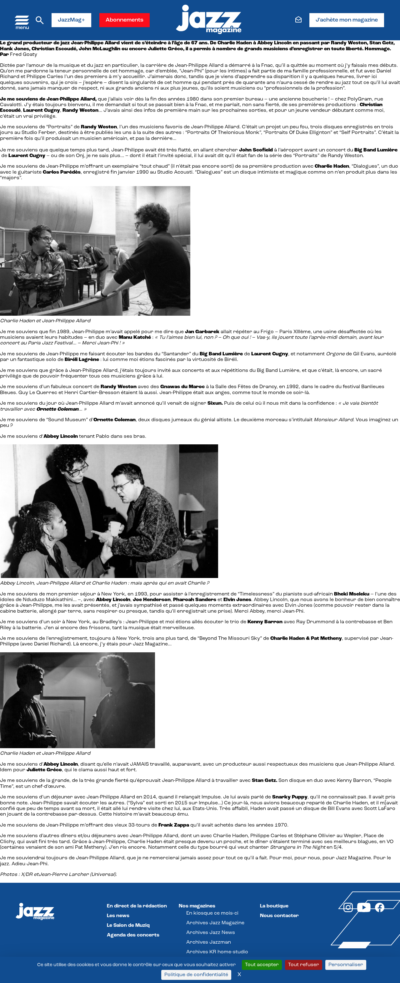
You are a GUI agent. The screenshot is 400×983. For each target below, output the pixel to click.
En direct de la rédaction (137, 906)
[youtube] (364, 910)
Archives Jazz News (210, 932)
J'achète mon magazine (347, 20)
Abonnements (124, 20)
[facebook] (379, 910)
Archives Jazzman (208, 942)
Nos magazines (197, 906)
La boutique (274, 906)
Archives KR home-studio (217, 952)
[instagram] (348, 910)
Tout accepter (262, 964)
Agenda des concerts (133, 935)
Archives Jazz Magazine (215, 923)
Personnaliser (345, 964)
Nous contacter (279, 915)
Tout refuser (303, 964)
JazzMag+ (71, 20)
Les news (118, 915)
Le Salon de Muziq (128, 925)
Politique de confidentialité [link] (196, 974)
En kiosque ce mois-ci (212, 913)
